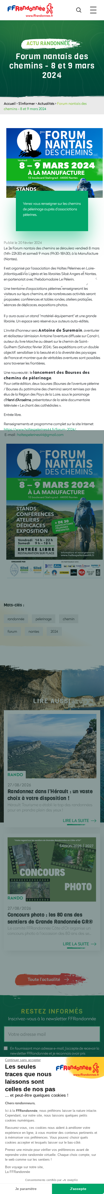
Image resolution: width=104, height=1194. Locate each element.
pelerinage (43, 618)
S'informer (26, 103)
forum (12, 631)
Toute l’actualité (44, 979)
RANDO (15, 774)
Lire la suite (76, 820)
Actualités (46, 103)
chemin (68, 618)
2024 (54, 631)
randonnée (16, 618)
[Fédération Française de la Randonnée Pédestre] (30, 9)
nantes (34, 631)
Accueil (10, 103)
